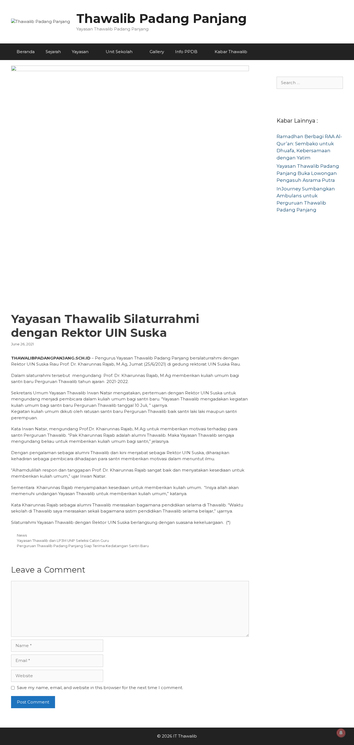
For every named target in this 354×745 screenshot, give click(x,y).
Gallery (157, 51)
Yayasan (80, 51)
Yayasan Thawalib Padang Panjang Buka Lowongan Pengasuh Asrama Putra (308, 173)
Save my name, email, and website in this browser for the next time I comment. (100, 687)
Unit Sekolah (119, 51)
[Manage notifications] (341, 732)
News (22, 535)
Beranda (26, 51)
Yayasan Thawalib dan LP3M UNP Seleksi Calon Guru (63, 541)
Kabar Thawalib (231, 51)
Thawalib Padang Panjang (161, 18)
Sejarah (53, 51)
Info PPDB (186, 51)
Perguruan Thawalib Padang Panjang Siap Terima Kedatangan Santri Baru (83, 546)
